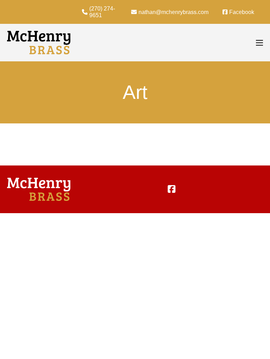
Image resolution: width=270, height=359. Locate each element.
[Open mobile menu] (259, 43)
